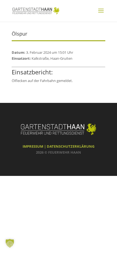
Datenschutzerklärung (70, 146)
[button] (10, 243)
